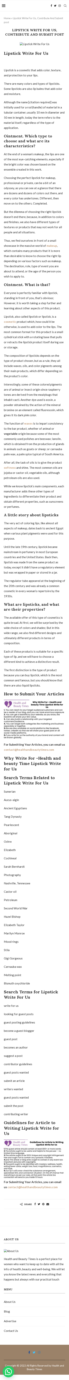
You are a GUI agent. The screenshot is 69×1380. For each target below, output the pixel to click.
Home (7, 18)
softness (10, 467)
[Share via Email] (47, 1204)
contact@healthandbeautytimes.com (29, 749)
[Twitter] (55, 5)
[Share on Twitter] (39, 1204)
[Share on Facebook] (35, 1204)
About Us (10, 1301)
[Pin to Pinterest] (43, 1204)
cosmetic (10, 321)
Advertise (10, 1321)
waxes (28, 423)
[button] (8, 1371)
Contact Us (11, 1330)
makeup (52, 245)
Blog (7, 1311)
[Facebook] (51, 5)
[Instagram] (59, 5)
